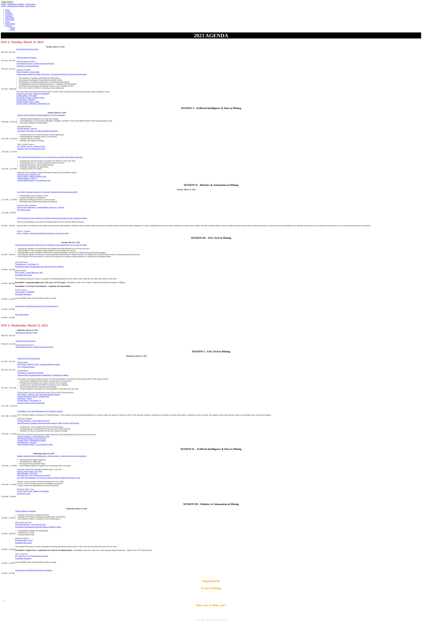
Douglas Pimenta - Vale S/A (27, 128)
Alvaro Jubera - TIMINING (25, 292)
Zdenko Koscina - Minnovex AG (28, 174)
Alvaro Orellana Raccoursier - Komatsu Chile (33, 396)
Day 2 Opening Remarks (26, 367)
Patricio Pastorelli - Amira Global (27, 72)
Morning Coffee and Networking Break (31, 149)
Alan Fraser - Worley (24, 398)
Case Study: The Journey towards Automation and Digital (37, 131)
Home (7, 10)
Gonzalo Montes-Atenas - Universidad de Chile (33, 180)
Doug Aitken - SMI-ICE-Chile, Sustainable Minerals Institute (38, 364)
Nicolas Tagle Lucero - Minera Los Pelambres (33, 491)
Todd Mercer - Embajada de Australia (30, 373)
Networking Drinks (22, 315)
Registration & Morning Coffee (27, 49)
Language (8, 26)
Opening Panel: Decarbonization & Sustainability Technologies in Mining (42, 375)
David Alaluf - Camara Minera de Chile (29, 272)
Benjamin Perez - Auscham (26, 442)
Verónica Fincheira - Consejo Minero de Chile (33, 421)
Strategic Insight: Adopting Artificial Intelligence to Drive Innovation (41, 115)
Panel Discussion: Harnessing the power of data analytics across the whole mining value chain (50, 157)
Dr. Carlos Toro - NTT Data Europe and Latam (33, 475)
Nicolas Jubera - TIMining (25, 100)
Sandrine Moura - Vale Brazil (26, 96)
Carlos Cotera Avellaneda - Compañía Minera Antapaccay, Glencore (40, 207)
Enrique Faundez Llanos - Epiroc (28, 101)
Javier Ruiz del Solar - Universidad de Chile (30, 524)
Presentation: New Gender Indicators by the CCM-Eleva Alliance (40, 411)
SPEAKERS (9, 18)
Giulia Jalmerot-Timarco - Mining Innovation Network (35, 63)
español (12, 30)
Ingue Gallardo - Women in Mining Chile (31, 176)
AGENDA (9, 14)
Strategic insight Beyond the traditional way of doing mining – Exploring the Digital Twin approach (51, 456)
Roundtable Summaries (23, 294)
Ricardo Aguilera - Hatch (24, 540)
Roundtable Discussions (23, 275)
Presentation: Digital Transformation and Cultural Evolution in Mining (39, 267)
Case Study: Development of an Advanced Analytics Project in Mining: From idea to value (48, 478)
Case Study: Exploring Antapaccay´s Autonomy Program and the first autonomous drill (47, 192)
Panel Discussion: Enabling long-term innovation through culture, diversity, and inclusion (48, 423)
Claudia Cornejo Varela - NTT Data (29, 471)
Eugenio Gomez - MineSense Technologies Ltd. (33, 103)
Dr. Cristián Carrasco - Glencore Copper (30, 98)
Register (8, 12)
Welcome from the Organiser (26, 58)
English (12, 28)
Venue (7, 22)
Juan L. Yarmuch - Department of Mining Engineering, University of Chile (43, 233)
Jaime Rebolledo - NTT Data (27, 473)
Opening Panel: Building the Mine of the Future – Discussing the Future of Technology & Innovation (51, 74)
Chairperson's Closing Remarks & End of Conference (33, 570)
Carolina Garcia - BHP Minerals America (31, 440)
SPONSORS (9, 20)
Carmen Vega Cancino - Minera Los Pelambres (32, 94)
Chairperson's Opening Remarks (27, 66)
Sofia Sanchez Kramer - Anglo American (31, 438)
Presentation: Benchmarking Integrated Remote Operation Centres (38, 527)
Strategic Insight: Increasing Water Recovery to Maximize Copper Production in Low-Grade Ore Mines (51, 245)
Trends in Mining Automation (25, 511)
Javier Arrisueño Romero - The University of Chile (35, 444)
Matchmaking (10, 24)
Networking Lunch (23, 210)
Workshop (8, 16)
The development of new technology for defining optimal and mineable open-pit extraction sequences (52, 218)
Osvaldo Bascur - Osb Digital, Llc (27, 264)
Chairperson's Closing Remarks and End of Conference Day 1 (36, 306)
